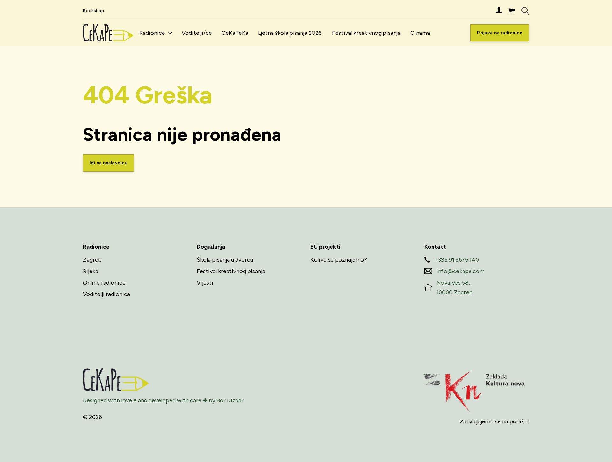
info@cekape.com (460, 271)
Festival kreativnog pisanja (366, 32)
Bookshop (93, 10)
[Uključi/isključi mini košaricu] (511, 11)
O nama (420, 32)
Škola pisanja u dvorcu (225, 259)
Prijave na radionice (499, 32)
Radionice (152, 32)
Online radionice (104, 282)
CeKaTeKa (235, 32)
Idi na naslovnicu (108, 163)
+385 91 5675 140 (456, 259)
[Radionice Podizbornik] (170, 33)
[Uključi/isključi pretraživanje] (525, 10)
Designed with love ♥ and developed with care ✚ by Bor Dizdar (163, 400)
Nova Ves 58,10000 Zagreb (454, 287)
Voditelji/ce (197, 32)
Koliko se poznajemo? (338, 259)
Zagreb (92, 259)
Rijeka (90, 271)
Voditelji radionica (106, 294)
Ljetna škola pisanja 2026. (290, 32)
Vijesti (205, 282)
